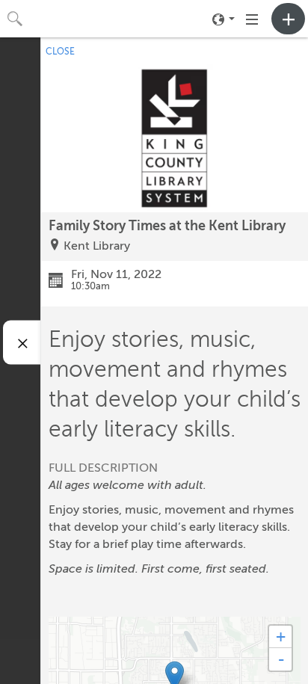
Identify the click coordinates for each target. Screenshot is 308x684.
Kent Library (97, 246)
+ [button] (281, 636)
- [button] (281, 659)
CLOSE (60, 51)
